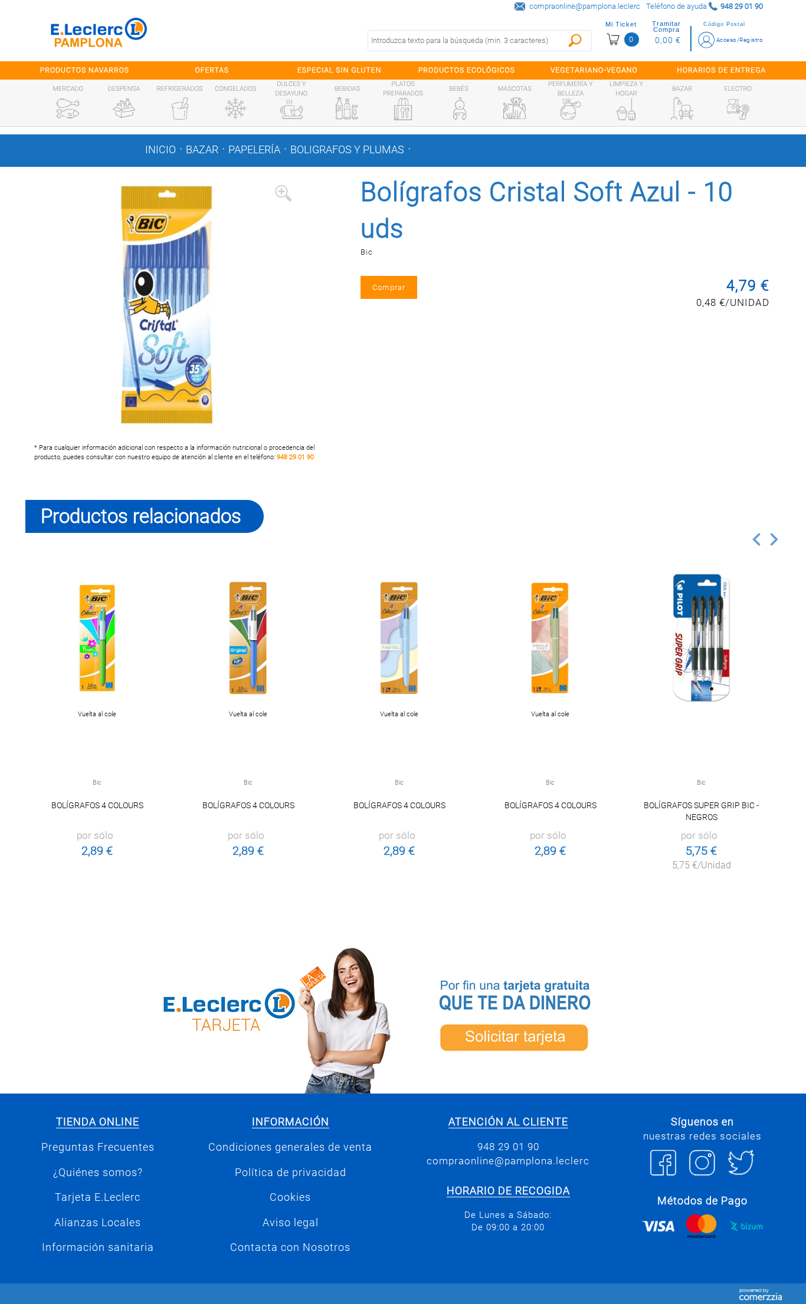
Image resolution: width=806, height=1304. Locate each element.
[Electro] (738, 108)
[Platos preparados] (403, 109)
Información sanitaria (98, 1247)
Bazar (202, 149)
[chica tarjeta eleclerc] (211, 1018)
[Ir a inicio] (99, 35)
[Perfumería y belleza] (570, 109)
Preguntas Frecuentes (98, 1147)
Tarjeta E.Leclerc (97, 1197)
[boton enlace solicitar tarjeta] (595, 1018)
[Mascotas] (514, 108)
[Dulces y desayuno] (291, 109)
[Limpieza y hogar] (626, 109)
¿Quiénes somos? (98, 1172)
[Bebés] (459, 108)
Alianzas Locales (97, 1223)
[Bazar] (682, 108)
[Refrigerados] (180, 108)
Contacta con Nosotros (290, 1247)
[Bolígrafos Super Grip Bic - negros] (701, 638)
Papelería (254, 149)
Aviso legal (291, 1223)
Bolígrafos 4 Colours (97, 805)
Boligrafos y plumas (347, 149)
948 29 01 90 (295, 457)
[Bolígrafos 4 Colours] (97, 638)
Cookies (290, 1197)
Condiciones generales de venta (290, 1147)
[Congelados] (235, 108)
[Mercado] (68, 108)
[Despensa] (124, 108)
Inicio (160, 149)
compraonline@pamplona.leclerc (584, 6)
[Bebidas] (347, 108)
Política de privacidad (290, 1172)
